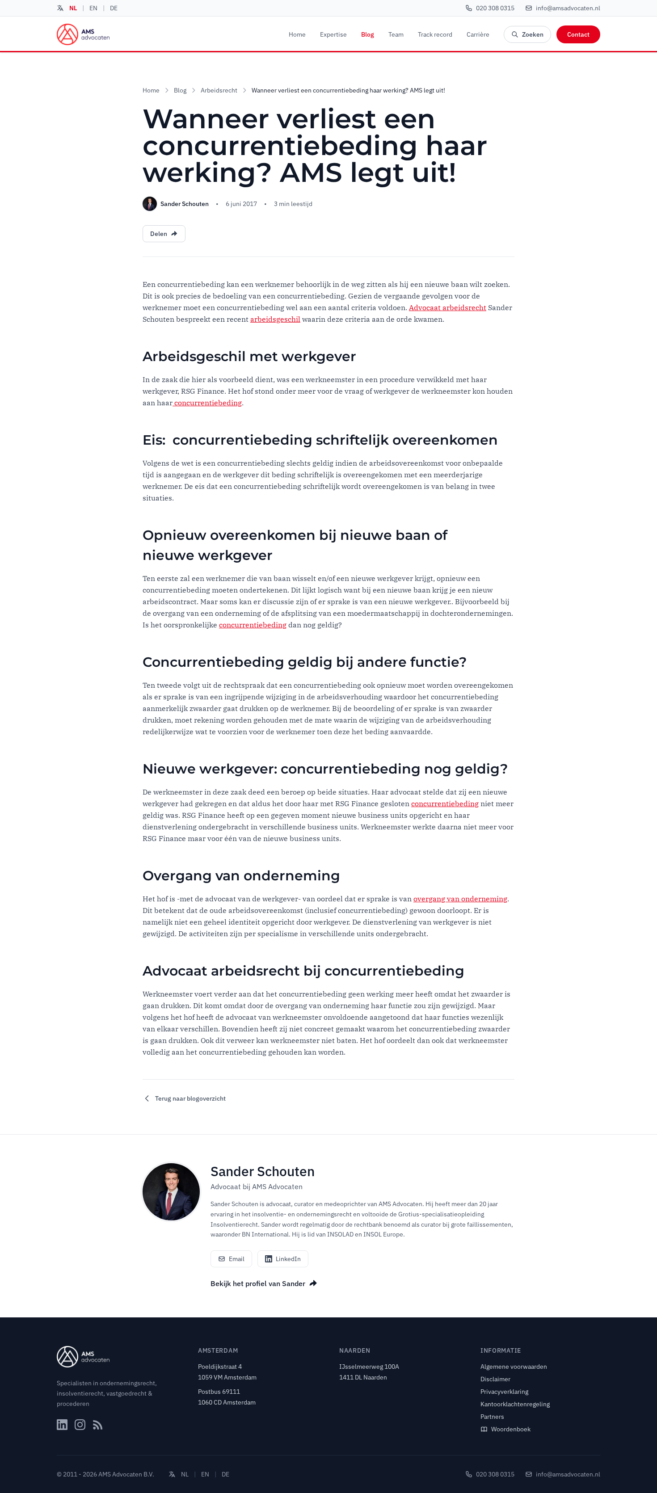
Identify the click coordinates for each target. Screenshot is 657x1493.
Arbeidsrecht (219, 90)
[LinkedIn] (62, 1424)
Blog (367, 34)
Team (396, 34)
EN (93, 8)
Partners (492, 1417)
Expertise (333, 34)
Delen (158, 234)
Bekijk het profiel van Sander (258, 1283)
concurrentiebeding (207, 402)
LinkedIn (288, 1259)
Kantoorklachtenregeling (515, 1404)
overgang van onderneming (460, 898)
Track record (435, 34)
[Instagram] (80, 1424)
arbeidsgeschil (275, 319)
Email (236, 1259)
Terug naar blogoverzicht (190, 1098)
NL (73, 8)
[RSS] (98, 1424)
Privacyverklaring (504, 1392)
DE (114, 8)
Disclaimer (495, 1379)
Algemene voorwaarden (513, 1367)
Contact (578, 34)
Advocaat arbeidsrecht (447, 307)
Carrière (478, 34)
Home (297, 34)
